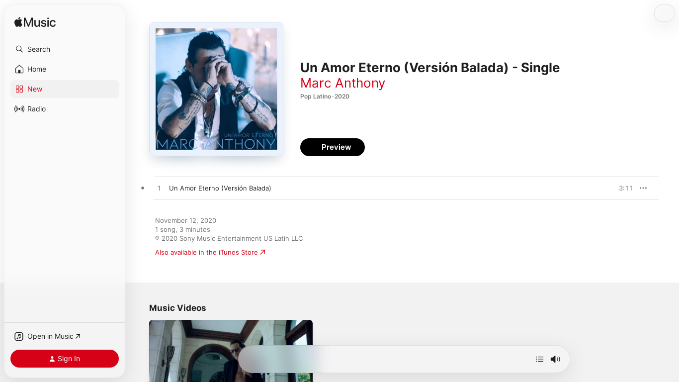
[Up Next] (540, 359)
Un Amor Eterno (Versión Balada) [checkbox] (220, 188)
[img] (35, 22)
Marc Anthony (342, 83)
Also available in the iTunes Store (206, 252)
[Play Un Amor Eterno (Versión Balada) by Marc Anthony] (159, 188)
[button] (64, 49)
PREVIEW (622, 188)
